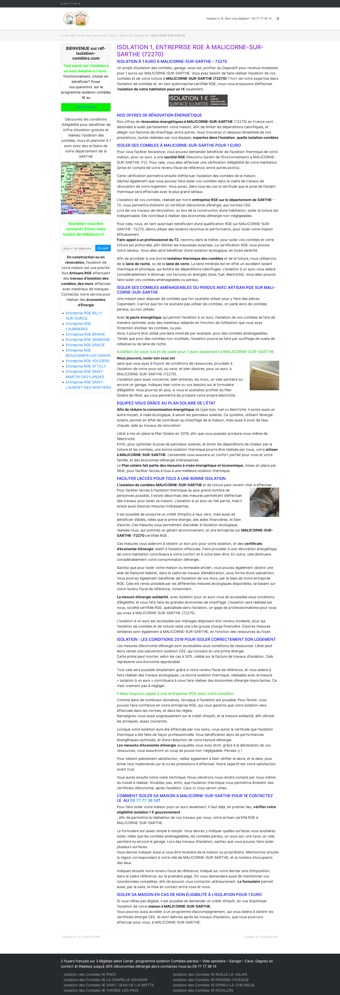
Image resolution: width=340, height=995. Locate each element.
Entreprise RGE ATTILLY (86, 366)
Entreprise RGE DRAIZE (85, 345)
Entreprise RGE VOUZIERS (87, 361)
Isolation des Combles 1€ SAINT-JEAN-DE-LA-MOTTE (109, 985)
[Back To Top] (330, 985)
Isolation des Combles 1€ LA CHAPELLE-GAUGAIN (105, 980)
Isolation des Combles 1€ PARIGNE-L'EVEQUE (211, 980)
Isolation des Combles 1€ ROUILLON (203, 990)
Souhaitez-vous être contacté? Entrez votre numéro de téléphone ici (84, 229)
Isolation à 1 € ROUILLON (260, 936)
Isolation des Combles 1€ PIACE (90, 974)
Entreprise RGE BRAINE (85, 334)
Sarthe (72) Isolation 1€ (134, 35)
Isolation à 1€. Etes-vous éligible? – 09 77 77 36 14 (239, 18)
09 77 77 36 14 (72, 3)
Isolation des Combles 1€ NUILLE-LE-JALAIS (210, 974)
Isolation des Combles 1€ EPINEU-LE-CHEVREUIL (214, 985)
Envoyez (103, 248)
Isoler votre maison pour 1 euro (97, 35)
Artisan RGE (68, 35)
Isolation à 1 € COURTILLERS (81, 936)
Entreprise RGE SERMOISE (88, 340)
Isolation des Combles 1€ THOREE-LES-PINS (101, 990)
